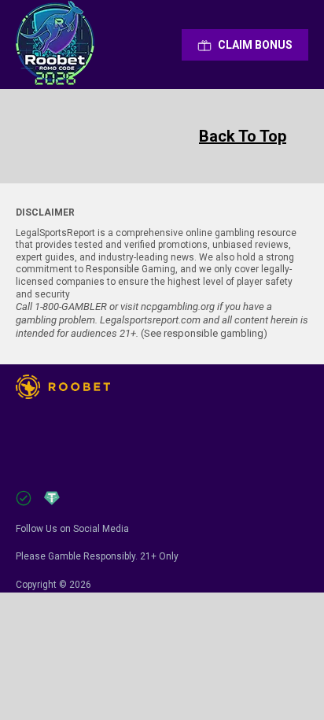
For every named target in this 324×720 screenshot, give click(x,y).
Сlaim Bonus (255, 45)
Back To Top (242, 136)
